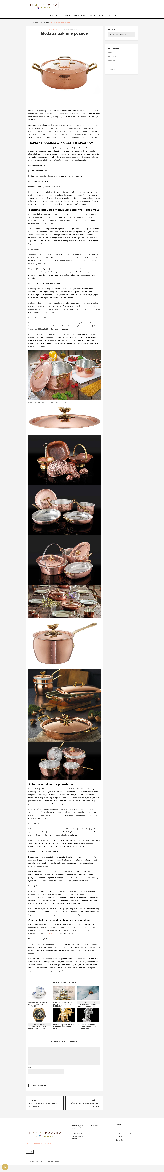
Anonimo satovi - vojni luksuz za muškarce (37, 1028)
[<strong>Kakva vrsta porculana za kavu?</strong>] (39, 1000)
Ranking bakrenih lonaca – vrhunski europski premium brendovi (77, 1135)
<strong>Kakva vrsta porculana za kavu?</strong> (37, 1004)
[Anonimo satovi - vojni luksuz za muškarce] (39, 1015)
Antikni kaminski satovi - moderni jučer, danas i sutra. (63, 1026)
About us (119, 1128)
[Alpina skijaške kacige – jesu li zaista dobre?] (88, 993)
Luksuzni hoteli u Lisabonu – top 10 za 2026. (78, 1126)
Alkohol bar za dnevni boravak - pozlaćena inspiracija (62, 1004)
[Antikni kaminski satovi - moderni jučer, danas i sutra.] (64, 1022)
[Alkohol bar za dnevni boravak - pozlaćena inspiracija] (64, 1000)
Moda (92, 15)
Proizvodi (66, 15)
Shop (116, 15)
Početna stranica (33, 22)
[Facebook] (28, 1152)
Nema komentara (70, 29)
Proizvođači (80, 15)
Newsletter (120, 1140)
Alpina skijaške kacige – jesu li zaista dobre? (87, 1005)
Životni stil (51, 15)
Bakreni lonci (54, 933)
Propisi (118, 1131)
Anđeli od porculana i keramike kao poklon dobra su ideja (86, 1026)
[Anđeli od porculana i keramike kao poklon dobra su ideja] (88, 1022)
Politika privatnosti (123, 1134)
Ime (29, 1067)
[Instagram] (32, 1152)
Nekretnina (104, 15)
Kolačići (119, 1137)
